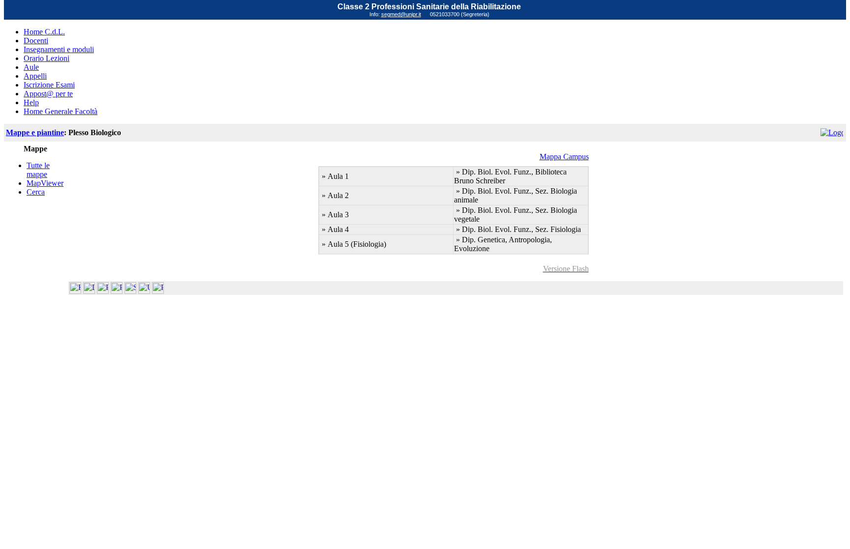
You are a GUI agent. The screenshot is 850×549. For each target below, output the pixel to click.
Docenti (36, 40)
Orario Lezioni (46, 58)
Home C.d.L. (44, 32)
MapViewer (45, 183)
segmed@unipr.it (401, 14)
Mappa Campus (564, 156)
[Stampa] (158, 291)
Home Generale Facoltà (60, 111)
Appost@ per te (48, 93)
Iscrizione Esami (49, 85)
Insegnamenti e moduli (59, 49)
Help (31, 102)
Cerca (36, 192)
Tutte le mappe (38, 169)
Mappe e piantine (35, 132)
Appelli (35, 76)
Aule (31, 67)
